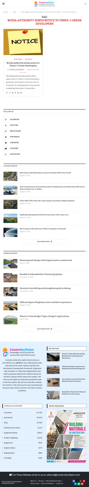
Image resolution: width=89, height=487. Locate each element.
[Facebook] (73, 481)
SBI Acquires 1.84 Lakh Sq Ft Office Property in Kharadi (43, 229)
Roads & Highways (23, 438)
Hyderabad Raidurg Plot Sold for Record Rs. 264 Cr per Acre (44, 215)
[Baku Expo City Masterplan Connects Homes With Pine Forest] (10, 176)
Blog (23, 423)
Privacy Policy (34, 483)
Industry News (23, 448)
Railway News (23, 453)
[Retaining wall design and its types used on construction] (10, 263)
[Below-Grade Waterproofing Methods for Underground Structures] (53, 357)
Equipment (23, 443)
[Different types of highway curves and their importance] (10, 305)
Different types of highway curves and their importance (46, 302)
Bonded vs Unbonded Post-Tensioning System (41, 274)
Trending (23, 458)
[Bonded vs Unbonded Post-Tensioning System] (10, 277)
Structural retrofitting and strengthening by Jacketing (45, 288)
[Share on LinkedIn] (18, 93)
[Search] (85, 4)
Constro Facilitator (16, 70)
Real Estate (23, 418)
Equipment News (23, 433)
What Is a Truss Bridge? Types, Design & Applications (44, 316)
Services (41, 481)
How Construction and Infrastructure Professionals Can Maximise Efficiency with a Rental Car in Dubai (52, 188)
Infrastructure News (23, 428)
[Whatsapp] (78, 483)
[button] (49, 437)
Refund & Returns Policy (53, 481)
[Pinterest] (84, 481)
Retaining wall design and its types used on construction (46, 260)
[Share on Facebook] (10, 93)
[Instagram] (80, 481)
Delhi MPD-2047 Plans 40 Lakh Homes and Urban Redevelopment (47, 201)
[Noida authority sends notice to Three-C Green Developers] (23, 42)
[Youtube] (82, 483)
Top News (23, 413)
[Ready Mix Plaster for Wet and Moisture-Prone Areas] (53, 395)
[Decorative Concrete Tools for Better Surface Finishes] (53, 382)
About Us (33, 481)
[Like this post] (7, 93)
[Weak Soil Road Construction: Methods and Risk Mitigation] (53, 370)
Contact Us (59, 483)
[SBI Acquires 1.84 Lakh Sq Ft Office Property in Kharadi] (10, 232)
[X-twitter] (77, 481)
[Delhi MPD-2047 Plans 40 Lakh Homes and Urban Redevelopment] (10, 204)
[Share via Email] (21, 93)
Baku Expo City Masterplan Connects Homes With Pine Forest (45, 173)
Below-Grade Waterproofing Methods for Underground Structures (73, 356)
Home (5, 12)
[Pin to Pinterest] (15, 93)
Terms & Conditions (47, 483)
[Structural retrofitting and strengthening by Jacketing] (10, 291)
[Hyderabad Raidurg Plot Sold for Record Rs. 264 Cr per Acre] (10, 218)
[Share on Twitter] (12, 93)
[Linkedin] (75, 483)
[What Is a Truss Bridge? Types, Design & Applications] (10, 319)
